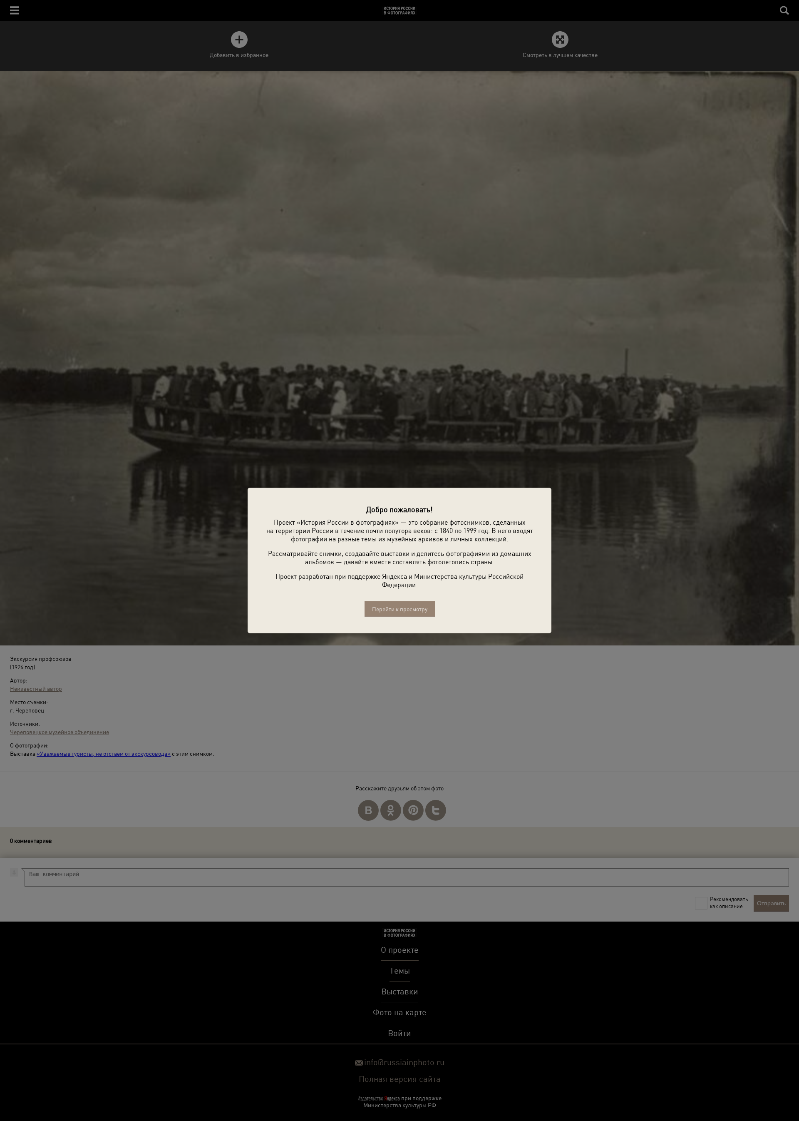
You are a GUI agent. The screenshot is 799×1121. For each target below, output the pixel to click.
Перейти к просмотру (399, 609)
